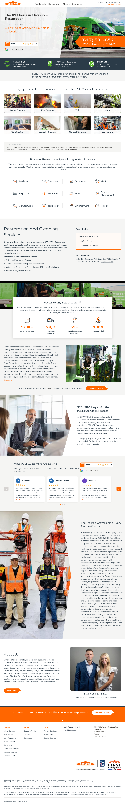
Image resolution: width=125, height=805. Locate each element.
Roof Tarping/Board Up (47, 149)
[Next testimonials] (119, 489)
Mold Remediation (10, 738)
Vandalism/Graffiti (63, 149)
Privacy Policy (48, 734)
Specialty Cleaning (10, 752)
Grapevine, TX (103, 259)
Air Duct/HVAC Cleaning (66, 147)
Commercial (53, 4)
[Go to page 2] (62, 504)
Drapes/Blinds (22, 149)
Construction (8, 745)
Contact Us (77, 4)
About (65, 4)
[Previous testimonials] (6, 489)
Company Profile (30, 731)
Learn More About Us (88, 236)
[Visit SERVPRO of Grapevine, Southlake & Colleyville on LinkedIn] (62, 720)
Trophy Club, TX (107, 262)
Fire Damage (8, 734)
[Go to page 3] (64, 504)
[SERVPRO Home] (13, 3)
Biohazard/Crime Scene (29, 147)
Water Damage (9, 731)
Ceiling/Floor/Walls (97, 147)
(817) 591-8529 (114, 5)
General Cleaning (10, 756)
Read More (11, 690)
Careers (27, 734)
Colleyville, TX (115, 259)
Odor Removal (33, 149)
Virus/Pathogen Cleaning (48, 147)
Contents (73, 149)
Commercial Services (88, 246)
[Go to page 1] (60, 504)
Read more (20, 500)
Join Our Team (85, 241)
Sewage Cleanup (13, 147)
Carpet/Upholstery (83, 147)
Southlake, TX (90, 259)
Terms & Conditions (50, 731)
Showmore (8, 380)
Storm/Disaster (9, 741)
